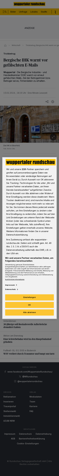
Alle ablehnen (29, 312)
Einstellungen (29, 297)
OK (29, 305)
